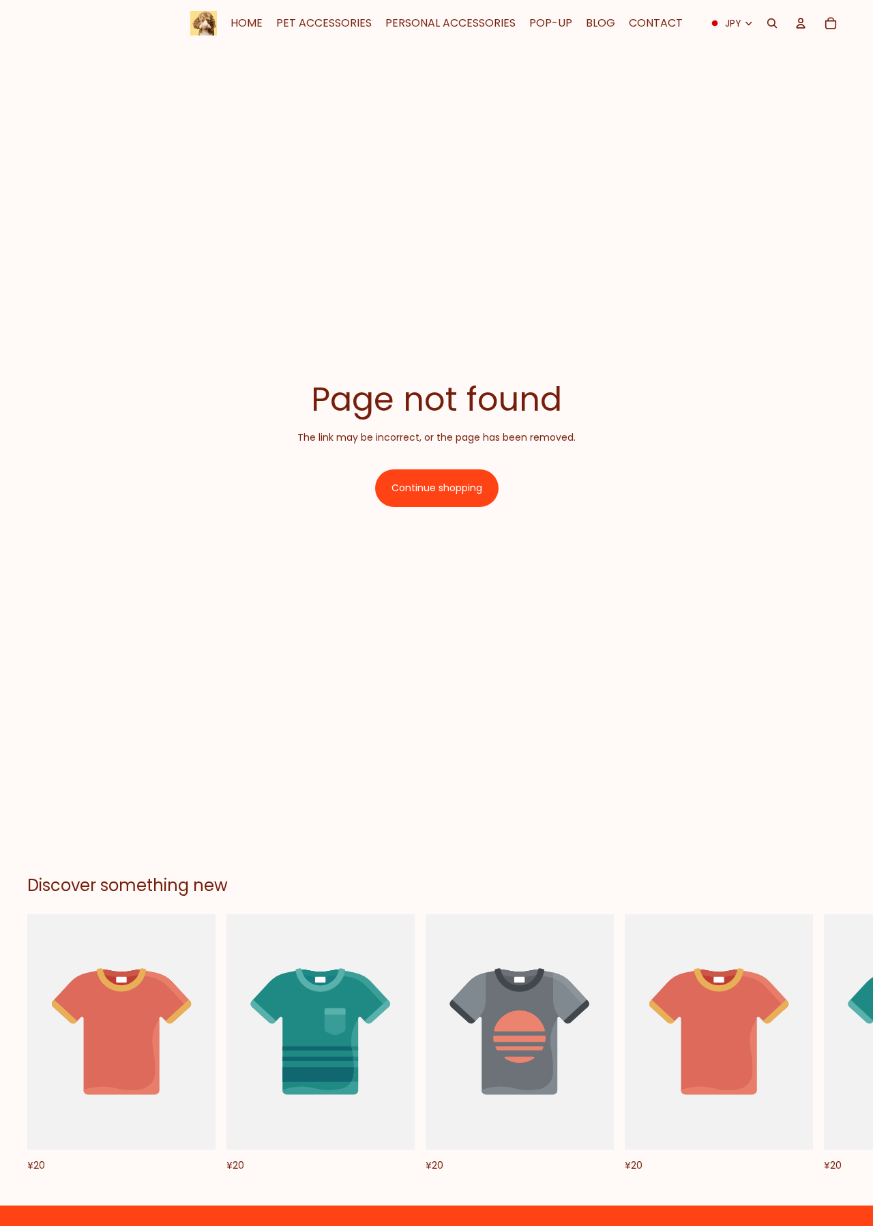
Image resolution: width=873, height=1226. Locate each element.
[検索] (772, 23)
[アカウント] (801, 23)
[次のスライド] (831, 1044)
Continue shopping (436, 488)
